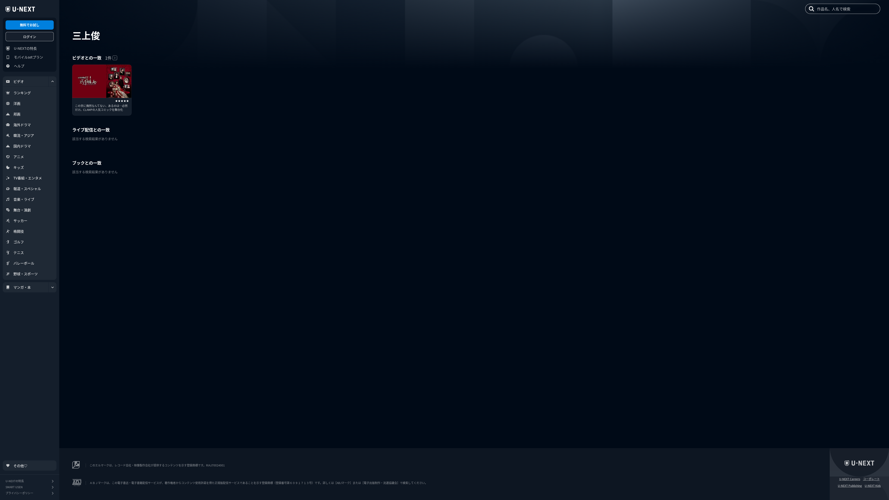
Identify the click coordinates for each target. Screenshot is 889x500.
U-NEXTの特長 (25, 48)
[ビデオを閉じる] (52, 81)
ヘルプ (19, 65)
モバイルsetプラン (28, 57)
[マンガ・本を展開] (52, 287)
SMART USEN (14, 487)
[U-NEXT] (20, 9)
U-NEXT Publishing (850, 486)
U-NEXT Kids (873, 486)
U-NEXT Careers (849, 479)
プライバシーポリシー (19, 493)
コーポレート (871, 479)
